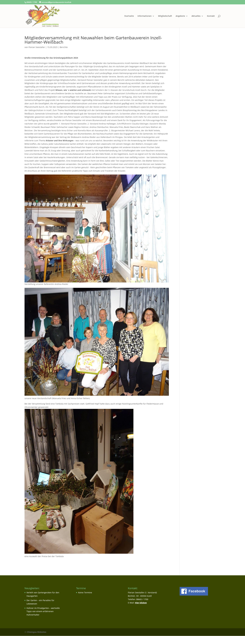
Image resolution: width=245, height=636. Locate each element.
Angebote (180, 16)
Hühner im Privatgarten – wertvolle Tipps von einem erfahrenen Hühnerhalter (43, 611)
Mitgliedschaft (165, 16)
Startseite (129, 16)
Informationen (145, 16)
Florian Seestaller (36, 47)
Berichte (64, 47)
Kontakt (211, 16)
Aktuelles (196, 16)
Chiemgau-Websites (36, 632)
